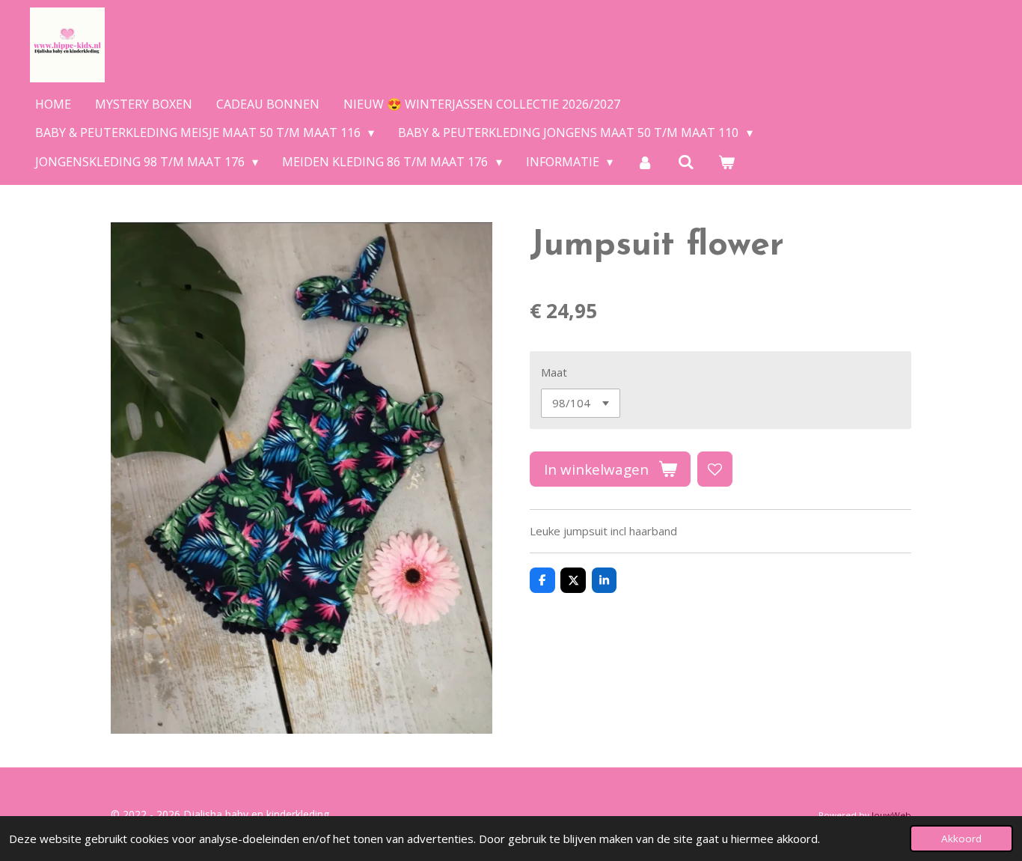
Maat (554, 372)
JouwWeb (891, 815)
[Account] (644, 161)
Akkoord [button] (961, 838)
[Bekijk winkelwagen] (726, 161)
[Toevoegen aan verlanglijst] (714, 469)
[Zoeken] (686, 161)
